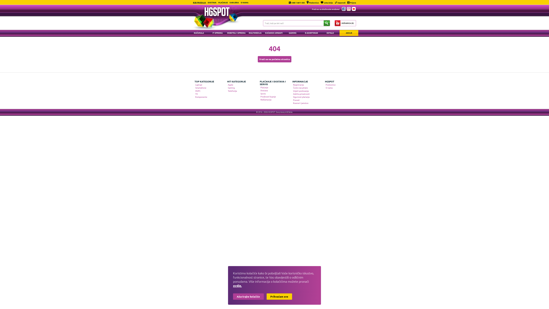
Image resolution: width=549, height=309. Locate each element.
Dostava (212, 2)
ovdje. (237, 286)
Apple (230, 84)
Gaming (292, 33)
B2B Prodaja (199, 2)
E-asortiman (311, 33)
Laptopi (198, 84)
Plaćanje (223, 2)
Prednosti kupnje (268, 96)
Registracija (298, 84)
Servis (263, 93)
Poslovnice (331, 84)
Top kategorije (204, 81)
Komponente (201, 97)
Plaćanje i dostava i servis (273, 83)
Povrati (296, 100)
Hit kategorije (236, 81)
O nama (244, 2)
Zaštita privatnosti (301, 94)
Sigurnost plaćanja (301, 97)
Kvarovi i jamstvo (300, 103)
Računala (199, 33)
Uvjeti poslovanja (301, 91)
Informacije (300, 81)
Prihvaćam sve (279, 296)
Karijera (234, 2)
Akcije (349, 33)
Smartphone (200, 87)
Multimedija (255, 33)
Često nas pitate (300, 87)
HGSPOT (329, 81)
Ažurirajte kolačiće (248, 296)
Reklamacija (265, 99)
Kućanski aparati (274, 33)
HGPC (198, 91)
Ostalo (330, 33)
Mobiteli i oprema (236, 33)
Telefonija (232, 91)
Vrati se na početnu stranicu (274, 59)
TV (196, 94)
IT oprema (217, 33)
